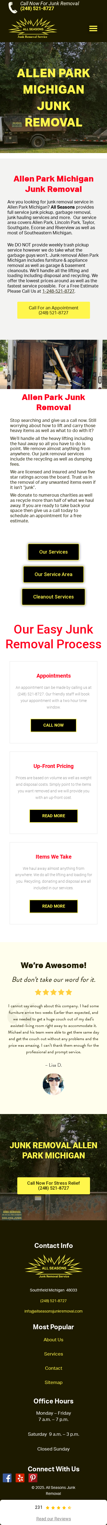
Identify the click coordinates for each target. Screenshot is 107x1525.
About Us (53, 1339)
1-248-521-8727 (58, 291)
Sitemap (54, 1382)
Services (53, 1354)
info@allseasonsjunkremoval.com (53, 1311)
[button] (95, 28)
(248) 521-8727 (37, 8)
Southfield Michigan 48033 (53, 1290)
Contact (53, 1368)
